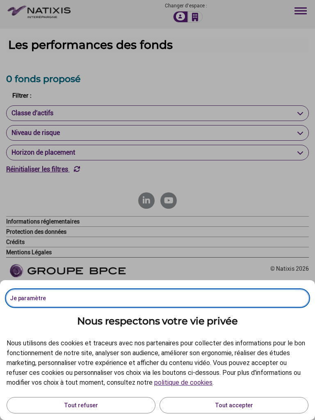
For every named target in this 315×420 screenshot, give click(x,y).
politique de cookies (183, 382)
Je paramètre (28, 298)
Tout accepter (234, 405)
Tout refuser (81, 405)
